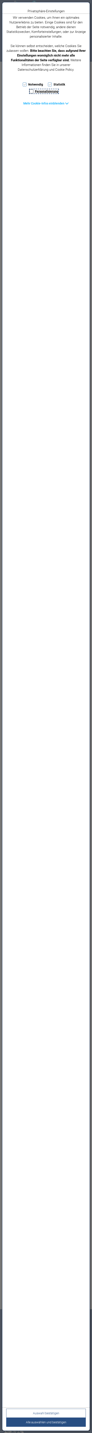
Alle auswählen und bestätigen (46, 1422)
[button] (46, 103)
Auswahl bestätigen (46, 1413)
